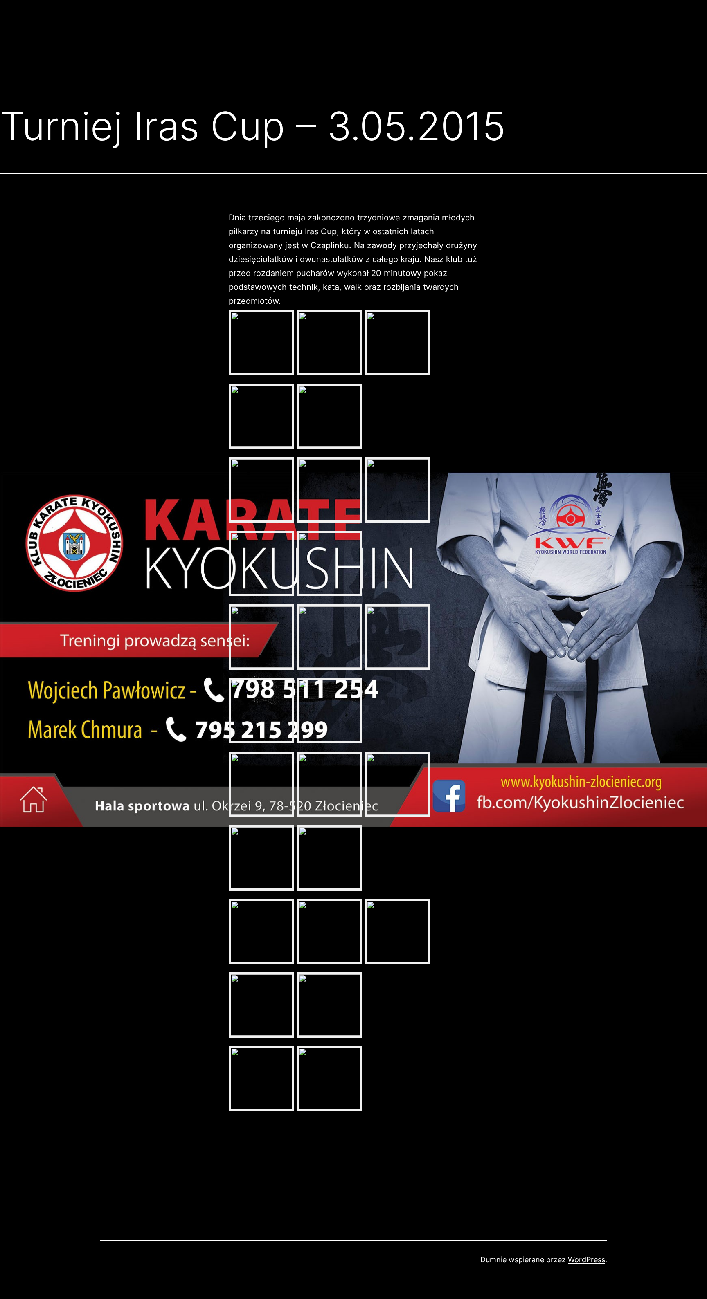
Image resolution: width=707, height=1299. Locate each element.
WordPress (586, 1259)
